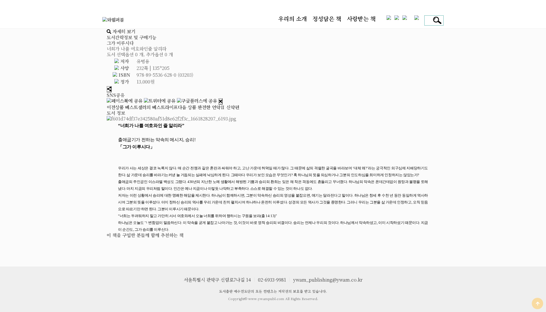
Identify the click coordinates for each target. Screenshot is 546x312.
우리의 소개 (292, 19)
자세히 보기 (123, 31)
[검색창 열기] (436, 20)
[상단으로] (537, 303)
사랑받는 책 (361, 19)
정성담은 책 (327, 19)
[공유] (109, 89)
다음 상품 (208, 107)
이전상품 (142, 107)
